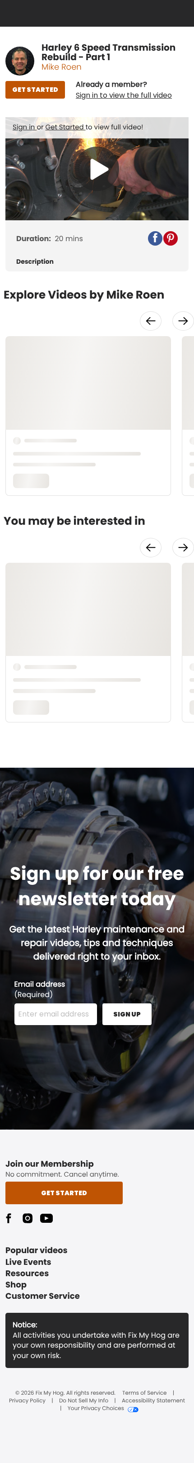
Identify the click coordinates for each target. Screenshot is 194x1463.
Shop (16, 1285)
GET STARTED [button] (35, 89)
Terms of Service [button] (144, 1393)
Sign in (25, 127)
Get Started (66, 127)
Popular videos (36, 1250)
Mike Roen (62, 67)
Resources (27, 1273)
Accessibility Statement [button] (153, 1401)
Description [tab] (35, 261)
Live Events (28, 1262)
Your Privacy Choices (96, 1408)
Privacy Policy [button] (27, 1401)
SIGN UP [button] (127, 1014)
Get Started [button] (64, 1192)
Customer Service (42, 1296)
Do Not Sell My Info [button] (83, 1401)
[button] (124, 90)
